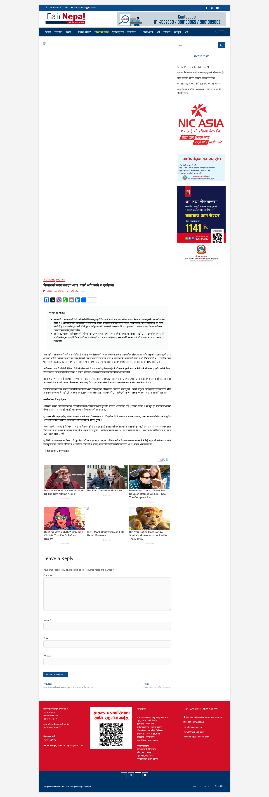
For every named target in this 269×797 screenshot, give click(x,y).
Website (47, 656)
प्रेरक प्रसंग (118, 31)
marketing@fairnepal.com (196, 736)
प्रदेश (68, 31)
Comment (49, 575)
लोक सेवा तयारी (101, 31)
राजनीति (58, 31)
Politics (60, 280)
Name (47, 620)
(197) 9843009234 (194, 722)
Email (47, 638)
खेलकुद (177, 31)
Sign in (195, 786)
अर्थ (158, 31)
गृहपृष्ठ (48, 31)
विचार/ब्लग (148, 31)
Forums (206, 786)
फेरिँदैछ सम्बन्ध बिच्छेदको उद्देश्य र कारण (193, 66)
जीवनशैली (131, 31)
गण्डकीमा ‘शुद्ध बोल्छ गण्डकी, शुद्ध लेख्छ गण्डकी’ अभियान (199, 83)
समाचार (166, 31)
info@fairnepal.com (193, 727)
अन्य (186, 31)
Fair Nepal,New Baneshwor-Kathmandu (204, 717)
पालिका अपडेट (84, 31)
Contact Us (219, 786)
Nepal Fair (59, 786)
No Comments (79, 291)
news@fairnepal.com (194, 731)
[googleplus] (138, 772)
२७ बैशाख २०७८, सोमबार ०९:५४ (56, 291)
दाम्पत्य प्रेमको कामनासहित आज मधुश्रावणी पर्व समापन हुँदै (200, 72)
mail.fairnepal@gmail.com (84, 7)
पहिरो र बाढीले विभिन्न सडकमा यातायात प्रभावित (196, 78)
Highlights (49, 280)
